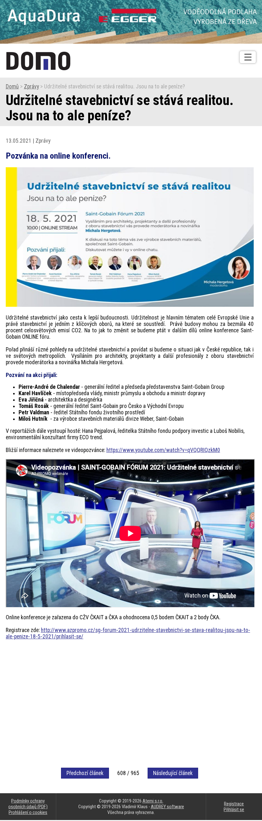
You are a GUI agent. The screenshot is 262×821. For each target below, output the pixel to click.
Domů (12, 86)
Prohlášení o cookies (28, 812)
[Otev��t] (247, 57)
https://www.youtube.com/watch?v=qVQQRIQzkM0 (163, 450)
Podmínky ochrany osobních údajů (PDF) (28, 804)
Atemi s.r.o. (153, 801)
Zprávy (31, 86)
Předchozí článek (85, 773)
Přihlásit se (234, 809)
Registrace (234, 804)
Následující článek (173, 773)
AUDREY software (167, 807)
